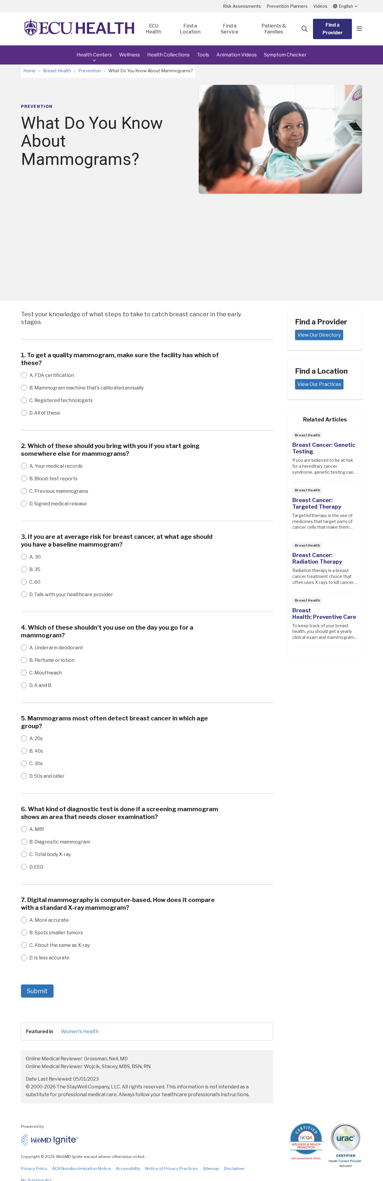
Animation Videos (236, 55)
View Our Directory (319, 335)
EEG (36, 867)
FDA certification (51, 375)
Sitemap (211, 1168)
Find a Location (190, 29)
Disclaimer (234, 1168)
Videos (320, 6)
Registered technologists (61, 400)
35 (34, 569)
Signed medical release (58, 504)
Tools (203, 55)
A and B (40, 685)
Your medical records (56, 466)
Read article (324, 456)
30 (35, 557)
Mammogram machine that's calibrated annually (86, 388)
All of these (44, 413)
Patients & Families (274, 29)
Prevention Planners (287, 6)
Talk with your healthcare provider (71, 594)
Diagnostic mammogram (59, 842)
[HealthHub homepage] (79, 29)
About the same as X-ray (59, 945)
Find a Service (229, 29)
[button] (359, 29)
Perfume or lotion (52, 660)
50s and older (47, 776)
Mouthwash (45, 673)
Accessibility (128, 1168)
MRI (36, 829)
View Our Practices (319, 384)
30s (36, 763)
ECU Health (153, 29)
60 (34, 582)
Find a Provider (333, 29)
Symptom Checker (285, 55)
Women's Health (80, 1031)
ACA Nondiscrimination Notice (81, 1168)
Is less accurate (49, 958)
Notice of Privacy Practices (171, 1168)
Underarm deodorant (56, 648)
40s (36, 751)
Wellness (129, 55)
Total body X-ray (50, 854)
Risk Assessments (242, 6)
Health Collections (168, 55)
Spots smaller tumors (56, 932)
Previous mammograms (58, 491)
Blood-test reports (53, 478)
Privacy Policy (34, 1168)
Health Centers (94, 55)
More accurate (49, 920)
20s (36, 738)
